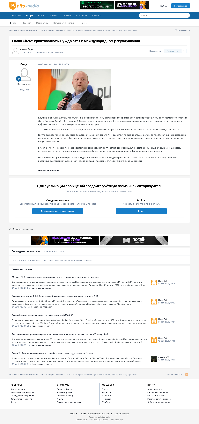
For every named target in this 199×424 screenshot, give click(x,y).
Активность (81, 15)
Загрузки (66, 15)
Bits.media (16, 15)
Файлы (60, 399)
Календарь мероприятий (22, 395)
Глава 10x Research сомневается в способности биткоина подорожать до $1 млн (52, 353)
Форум (29, 15)
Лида (30, 49)
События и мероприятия (158, 402)
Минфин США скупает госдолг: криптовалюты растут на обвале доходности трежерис (55, 277)
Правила (96, 15)
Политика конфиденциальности (96, 413)
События (53, 15)
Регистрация (180, 6)
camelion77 (163, 357)
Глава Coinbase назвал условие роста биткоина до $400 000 (42, 315)
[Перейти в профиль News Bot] (154, 282)
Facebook (106, 392)
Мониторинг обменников (22, 392)
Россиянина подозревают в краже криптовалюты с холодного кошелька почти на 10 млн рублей (60, 334)
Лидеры (83, 23)
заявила (117, 135)
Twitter (105, 389)
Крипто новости (18, 389)
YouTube (106, 402)
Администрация (64, 392)
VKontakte (106, 395)
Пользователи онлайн (63, 23)
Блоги (41, 15)
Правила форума (65, 389)
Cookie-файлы (122, 413)
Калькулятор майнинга (21, 399)
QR (121, 420)
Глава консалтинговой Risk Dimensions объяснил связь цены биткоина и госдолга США (55, 296)
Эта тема (175, 15)
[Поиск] (186, 15)
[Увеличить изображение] (74, 89)
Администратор (154, 389)
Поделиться (154, 51)
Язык (73, 413)
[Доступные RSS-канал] (187, 375)
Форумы (14, 23)
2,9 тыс (25, 90)
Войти (164, 6)
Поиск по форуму (65, 395)
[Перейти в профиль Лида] (15, 51)
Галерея (27, 23)
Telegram (106, 399)
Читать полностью (48, 170)
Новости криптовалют (51, 52)
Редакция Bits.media (156, 395)
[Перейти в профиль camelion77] (154, 359)
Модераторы (42, 23)
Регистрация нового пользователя (57, 211)
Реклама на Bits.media (157, 392)
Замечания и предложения (69, 402)
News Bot (162, 281)
